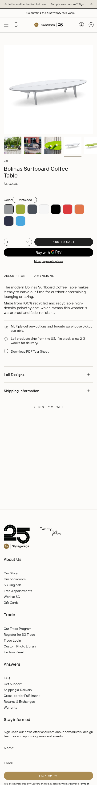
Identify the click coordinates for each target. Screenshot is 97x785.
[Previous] (6, 4)
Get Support (13, 684)
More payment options (48, 261)
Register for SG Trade (19, 634)
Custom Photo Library (20, 646)
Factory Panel (14, 652)
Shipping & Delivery (18, 690)
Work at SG (12, 597)
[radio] (9, 209)
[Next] (91, 4)
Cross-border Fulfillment (22, 696)
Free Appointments (18, 591)
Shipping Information (21, 390)
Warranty (10, 707)
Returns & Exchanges (19, 701)
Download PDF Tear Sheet (30, 351)
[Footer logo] (42, 537)
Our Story (11, 573)
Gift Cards (11, 602)
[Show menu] (6, 24)
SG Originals (12, 585)
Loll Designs (14, 374)
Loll (6, 160)
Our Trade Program (18, 629)
